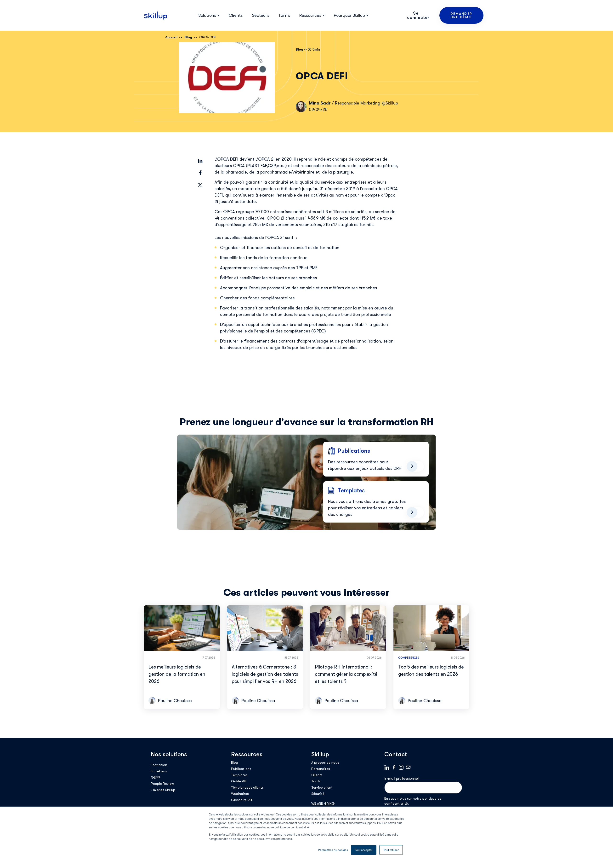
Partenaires (320, 769)
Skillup (320, 754)
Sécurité (317, 794)
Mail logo (408, 767)
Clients (236, 15)
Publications (241, 769)
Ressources (246, 754)
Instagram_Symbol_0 (401, 767)
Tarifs (284, 15)
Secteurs (260, 15)
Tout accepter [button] (363, 850)
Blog (234, 762)
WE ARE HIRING (323, 803)
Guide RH (238, 781)
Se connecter (418, 15)
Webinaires (240, 794)
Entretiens (159, 771)
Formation (159, 765)
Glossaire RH (241, 800)
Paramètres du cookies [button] (333, 850)
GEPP (155, 777)
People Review (162, 783)
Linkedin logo (386, 767)
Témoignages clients (247, 787)
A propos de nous (325, 762)
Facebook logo (394, 767)
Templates (239, 775)
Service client (322, 787)
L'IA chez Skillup (163, 790)
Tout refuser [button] (391, 850)
